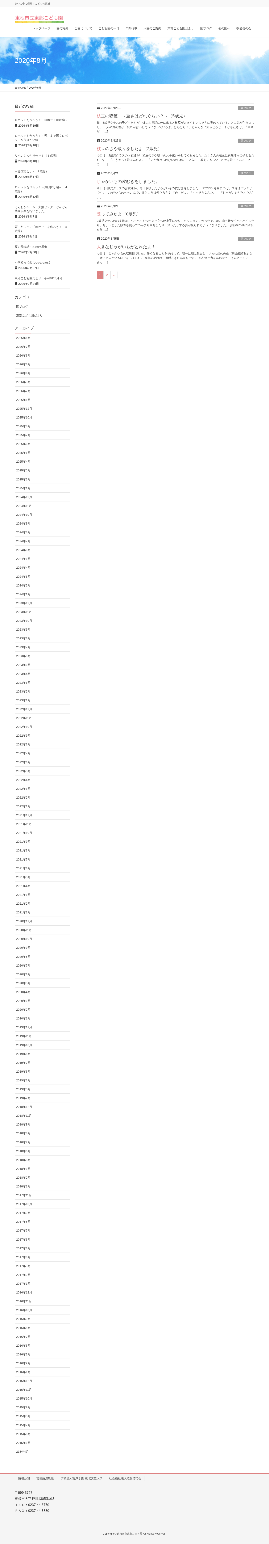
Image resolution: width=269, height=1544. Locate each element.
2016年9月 (23, 1319)
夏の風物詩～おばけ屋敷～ (32, 246)
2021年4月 (23, 886)
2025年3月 (23, 470)
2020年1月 (23, 1018)
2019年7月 (23, 1062)
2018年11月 (24, 1115)
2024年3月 (23, 576)
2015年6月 (23, 1434)
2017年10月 (24, 1204)
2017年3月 (23, 1266)
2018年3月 (23, 1168)
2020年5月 (23, 983)
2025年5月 (23, 452)
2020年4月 (23, 992)
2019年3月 (23, 1089)
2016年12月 (24, 1292)
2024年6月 (23, 550)
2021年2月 (23, 903)
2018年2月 (23, 1177)
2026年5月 (23, 364)
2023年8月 (23, 638)
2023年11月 (24, 612)
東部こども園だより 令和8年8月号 (38, 278)
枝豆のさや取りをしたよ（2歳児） (129, 148)
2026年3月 (23, 382)
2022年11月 (24, 718)
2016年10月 (24, 1310)
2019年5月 (23, 1080)
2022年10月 (24, 726)
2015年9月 (23, 1407)
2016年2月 (23, 1363)
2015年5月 (23, 1442)
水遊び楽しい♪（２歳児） (32, 171)
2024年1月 (23, 594)
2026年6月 (23, 355)
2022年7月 (23, 753)
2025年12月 (24, 408)
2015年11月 (24, 1389)
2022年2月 (23, 797)
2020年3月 (23, 1000)
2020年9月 (23, 947)
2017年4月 (23, 1257)
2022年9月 (23, 735)
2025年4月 (23, 461)
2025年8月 (23, 426)
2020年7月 (23, 965)
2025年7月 (23, 435)
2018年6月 (23, 1151)
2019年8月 (23, 1054)
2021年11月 (24, 824)
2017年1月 (23, 1283)
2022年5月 (23, 771)
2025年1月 (23, 488)
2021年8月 (23, 850)
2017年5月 (23, 1248)
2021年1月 (23, 912)
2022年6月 (23, 762)
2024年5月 (23, 558)
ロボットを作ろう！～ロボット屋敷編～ (41, 120)
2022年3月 (23, 788)
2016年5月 (23, 1354)
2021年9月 (23, 841)
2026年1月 (23, 399)
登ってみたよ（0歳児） (119, 214)
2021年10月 (24, 832)
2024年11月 (24, 506)
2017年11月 (24, 1195)
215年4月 (22, 1451)
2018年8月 (23, 1133)
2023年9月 (23, 629)
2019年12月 (24, 1027)
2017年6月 (23, 1239)
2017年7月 (23, 1230)
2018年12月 (24, 1106)
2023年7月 (23, 647)
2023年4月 (23, 674)
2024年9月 (23, 523)
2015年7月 (23, 1425)
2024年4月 (23, 567)
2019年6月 (23, 1071)
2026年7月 (23, 346)
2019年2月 (23, 1098)
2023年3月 (23, 682)
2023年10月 (24, 620)
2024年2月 (23, 585)
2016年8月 (23, 1328)
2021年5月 (23, 877)
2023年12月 (24, 603)
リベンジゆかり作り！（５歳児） (37, 155)
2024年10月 (24, 514)
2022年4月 (23, 780)
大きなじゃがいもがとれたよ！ (126, 246)
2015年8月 (23, 1416)
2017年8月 (23, 1221)
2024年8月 (23, 532)
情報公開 (24, 1478)
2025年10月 (24, 417)
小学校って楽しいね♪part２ (33, 262)
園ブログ (246, 107)
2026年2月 (23, 391)
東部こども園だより (29, 315)
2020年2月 (23, 1009)
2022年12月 (24, 709)
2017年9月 (23, 1213)
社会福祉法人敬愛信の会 (125, 1478)
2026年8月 (23, 338)
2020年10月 (24, 939)
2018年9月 (23, 1124)
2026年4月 (23, 373)
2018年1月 (23, 1186)
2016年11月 (24, 1301)
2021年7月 (23, 859)
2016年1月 (23, 1372)
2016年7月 (23, 1336)
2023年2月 (23, 691)
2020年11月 (24, 930)
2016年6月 (23, 1345)
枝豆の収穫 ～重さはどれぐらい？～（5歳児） (142, 116)
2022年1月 (23, 806)
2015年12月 (24, 1381)
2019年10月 (24, 1045)
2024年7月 (23, 541)
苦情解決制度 (45, 1478)
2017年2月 (23, 1274)
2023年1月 (23, 700)
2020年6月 (23, 974)
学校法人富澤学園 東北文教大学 (82, 1478)
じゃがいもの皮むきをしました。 (128, 181)
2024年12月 (24, 497)
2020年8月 (23, 956)
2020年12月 (24, 921)
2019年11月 (24, 1036)
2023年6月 (23, 656)
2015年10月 (24, 1398)
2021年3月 (23, 894)
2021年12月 (24, 815)
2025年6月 (23, 444)
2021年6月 (23, 868)
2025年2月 (23, 479)
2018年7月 (23, 1142)
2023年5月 (23, 664)
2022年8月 (23, 744)
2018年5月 (23, 1160)
